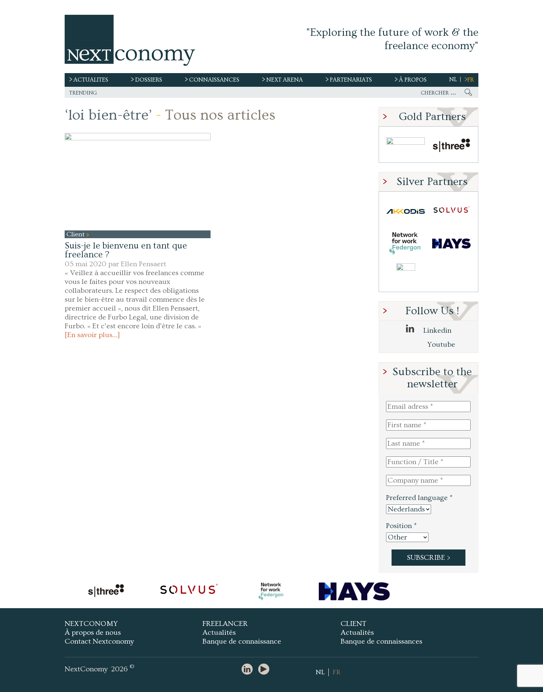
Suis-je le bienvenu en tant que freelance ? (126, 250)
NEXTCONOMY (91, 624)
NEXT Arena (284, 79)
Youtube (440, 344)
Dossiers (148, 79)
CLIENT (353, 624)
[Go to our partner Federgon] (405, 243)
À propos (413, 79)
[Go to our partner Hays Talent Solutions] (451, 243)
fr (470, 79)
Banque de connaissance (241, 641)
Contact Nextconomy (99, 641)
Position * (401, 526)
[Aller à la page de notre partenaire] (106, 591)
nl (453, 79)
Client (76, 234)
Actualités (219, 632)
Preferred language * (419, 498)
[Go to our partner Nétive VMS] (405, 276)
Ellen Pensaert (143, 264)
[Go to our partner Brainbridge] (405, 146)
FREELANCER (225, 624)
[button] (138, 181)
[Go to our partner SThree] (451, 146)
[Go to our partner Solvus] (451, 211)
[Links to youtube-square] (265, 670)
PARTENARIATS (351, 79)
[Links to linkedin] (249, 670)
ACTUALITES (91, 79)
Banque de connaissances (381, 641)
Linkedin (436, 330)
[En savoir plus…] (92, 335)
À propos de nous (93, 632)
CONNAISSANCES (214, 79)
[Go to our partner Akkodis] (405, 211)
